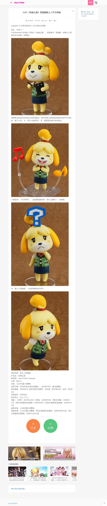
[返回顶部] (104, 503)
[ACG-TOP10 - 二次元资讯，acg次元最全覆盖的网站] (19, 2)
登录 (90, 2)
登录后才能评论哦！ (19, 488)
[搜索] (96, 2)
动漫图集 (30, 20)
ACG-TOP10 (13, 503)
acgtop (45, 20)
